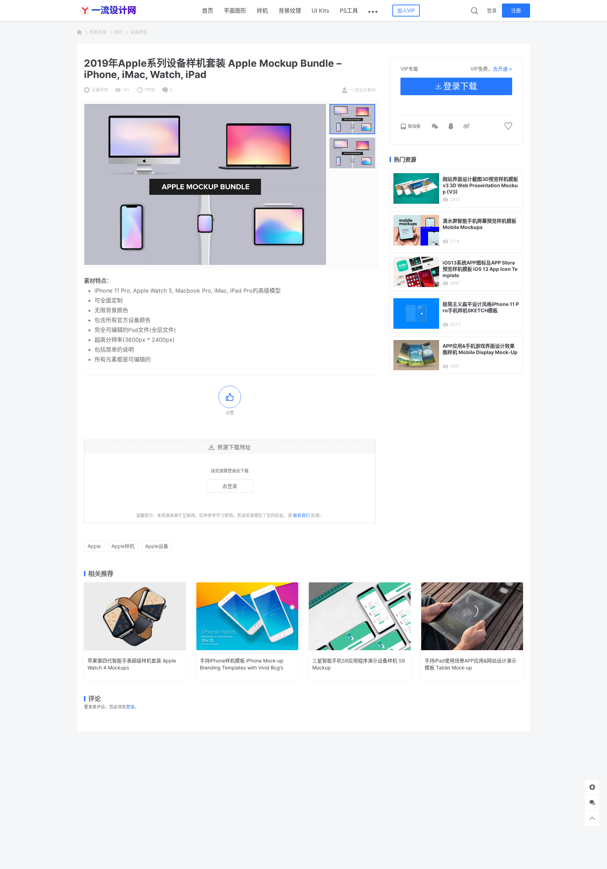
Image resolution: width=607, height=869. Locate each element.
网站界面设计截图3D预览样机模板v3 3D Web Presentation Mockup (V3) (480, 185)
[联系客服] (592, 787)
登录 (492, 10)
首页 (207, 10)
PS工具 (349, 10)
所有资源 (98, 32)
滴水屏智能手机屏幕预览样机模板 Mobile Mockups (479, 224)
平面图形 (235, 10)
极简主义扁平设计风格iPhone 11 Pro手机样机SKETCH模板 (481, 307)
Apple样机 (123, 546)
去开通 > (502, 69)
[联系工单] (592, 802)
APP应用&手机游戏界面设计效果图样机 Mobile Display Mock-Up (480, 349)
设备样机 (138, 32)
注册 (516, 10)
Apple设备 (156, 546)
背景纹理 (290, 10)
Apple (94, 546)
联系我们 (301, 515)
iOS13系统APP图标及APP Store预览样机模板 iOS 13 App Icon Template (480, 269)
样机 (262, 10)
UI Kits (320, 10)
